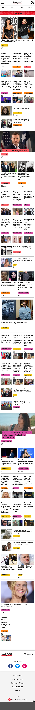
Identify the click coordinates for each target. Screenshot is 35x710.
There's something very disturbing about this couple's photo (23, 543)
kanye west (5, 327)
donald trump (5, 574)
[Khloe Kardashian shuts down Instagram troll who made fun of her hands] (26, 453)
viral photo (16, 548)
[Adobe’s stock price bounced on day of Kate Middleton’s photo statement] (17, 100)
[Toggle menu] (3, 3)
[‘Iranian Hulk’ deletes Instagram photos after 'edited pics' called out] (18, 356)
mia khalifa (5, 45)
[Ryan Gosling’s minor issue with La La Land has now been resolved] (6, 100)
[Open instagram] (24, 666)
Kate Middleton (17, 93)
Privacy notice (17, 679)
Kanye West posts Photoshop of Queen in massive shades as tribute (15, 323)
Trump (29, 7)
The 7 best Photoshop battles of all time (28, 505)
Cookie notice (17, 687)
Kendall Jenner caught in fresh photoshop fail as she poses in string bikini (29, 224)
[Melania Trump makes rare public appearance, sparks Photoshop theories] (9, 166)
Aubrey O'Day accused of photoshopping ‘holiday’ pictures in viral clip (17, 368)
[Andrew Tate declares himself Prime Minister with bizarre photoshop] (17, 73)
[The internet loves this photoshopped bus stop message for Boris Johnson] (29, 495)
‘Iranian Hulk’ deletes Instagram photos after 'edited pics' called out (17, 340)
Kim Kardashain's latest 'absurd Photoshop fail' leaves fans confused (17, 223)
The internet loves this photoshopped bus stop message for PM (28, 481)
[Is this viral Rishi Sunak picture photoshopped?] (6, 211)
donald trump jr (6, 468)
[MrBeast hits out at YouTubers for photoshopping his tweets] (29, 211)
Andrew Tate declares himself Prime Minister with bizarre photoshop (17, 57)
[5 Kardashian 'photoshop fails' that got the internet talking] (6, 239)
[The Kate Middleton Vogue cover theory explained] (29, 100)
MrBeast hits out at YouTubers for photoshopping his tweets (29, 194)
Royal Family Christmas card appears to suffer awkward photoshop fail (25, 176)
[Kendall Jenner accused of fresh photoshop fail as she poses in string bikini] (29, 239)
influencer (16, 375)
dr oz (15, 394)
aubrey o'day (28, 349)
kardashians (5, 232)
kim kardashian (17, 204)
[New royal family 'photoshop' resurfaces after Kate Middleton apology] (6, 123)
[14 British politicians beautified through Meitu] (26, 559)
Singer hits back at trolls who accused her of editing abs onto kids (22, 260)
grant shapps (17, 252)
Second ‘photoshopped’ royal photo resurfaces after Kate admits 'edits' (21, 121)
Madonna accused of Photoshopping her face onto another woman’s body (17, 481)
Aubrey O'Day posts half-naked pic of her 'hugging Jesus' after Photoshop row (28, 340)
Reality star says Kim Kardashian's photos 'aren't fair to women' (6, 339)
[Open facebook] (10, 666)
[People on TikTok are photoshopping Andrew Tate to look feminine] (29, 382)
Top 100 (4, 7)
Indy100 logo (18, 2)
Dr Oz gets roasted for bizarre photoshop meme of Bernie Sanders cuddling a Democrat (22, 390)
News (12, 7)
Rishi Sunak (28, 67)
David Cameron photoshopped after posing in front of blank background (6, 508)
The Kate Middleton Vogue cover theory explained (28, 84)
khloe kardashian (23, 292)
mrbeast (27, 204)
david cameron (6, 516)
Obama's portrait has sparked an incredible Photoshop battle (17, 507)
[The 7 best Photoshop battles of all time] (29, 523)
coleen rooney (6, 375)
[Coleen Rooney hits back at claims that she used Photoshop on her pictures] (6, 381)
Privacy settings (17, 683)
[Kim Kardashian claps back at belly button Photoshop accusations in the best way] (17, 425)
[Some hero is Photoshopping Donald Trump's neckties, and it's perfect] (9, 559)
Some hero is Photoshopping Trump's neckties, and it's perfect (8, 568)
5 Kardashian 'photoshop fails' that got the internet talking (5, 222)
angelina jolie (5, 292)
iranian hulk (17, 349)
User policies (17, 675)
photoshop (27, 516)
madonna (4, 488)
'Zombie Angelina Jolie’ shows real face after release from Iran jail (9, 284)
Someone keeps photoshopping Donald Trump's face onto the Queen (6, 622)
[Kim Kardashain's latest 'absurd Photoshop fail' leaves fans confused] (17, 239)
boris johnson (28, 488)
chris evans (16, 407)
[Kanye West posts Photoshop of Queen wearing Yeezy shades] (17, 310)
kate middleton (17, 113)
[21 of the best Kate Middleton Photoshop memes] (6, 110)
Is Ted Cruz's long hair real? (15, 150)
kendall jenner (28, 232)
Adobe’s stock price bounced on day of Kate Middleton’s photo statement (17, 85)
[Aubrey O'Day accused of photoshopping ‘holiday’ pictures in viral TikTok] (18, 382)
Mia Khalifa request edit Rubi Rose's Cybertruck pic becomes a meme (17, 41)
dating (3, 67)
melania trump (6, 183)
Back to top (30, 654)
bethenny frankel (6, 348)
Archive (17, 690)
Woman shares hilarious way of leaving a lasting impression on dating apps (6, 58)
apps (20, 574)
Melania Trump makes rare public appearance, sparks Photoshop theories (8, 175)
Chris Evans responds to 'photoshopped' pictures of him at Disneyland (23, 403)
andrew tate (16, 67)
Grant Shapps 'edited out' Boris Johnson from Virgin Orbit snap (22, 247)
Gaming (21, 7)
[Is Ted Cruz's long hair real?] (17, 143)
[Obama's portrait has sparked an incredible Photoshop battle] (17, 523)
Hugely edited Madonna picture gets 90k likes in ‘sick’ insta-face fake (5, 481)
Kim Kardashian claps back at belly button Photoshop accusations (16, 435)
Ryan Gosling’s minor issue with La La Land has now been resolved (6, 84)
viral (15, 264)
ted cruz (4, 154)
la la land (4, 93)
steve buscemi (6, 609)
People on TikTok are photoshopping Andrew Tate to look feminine (28, 368)
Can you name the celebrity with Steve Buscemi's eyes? (14, 605)
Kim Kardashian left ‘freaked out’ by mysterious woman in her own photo (17, 196)
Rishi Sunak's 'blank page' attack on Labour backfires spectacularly (28, 57)
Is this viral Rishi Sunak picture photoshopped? (5, 194)
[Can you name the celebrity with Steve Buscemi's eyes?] (17, 592)
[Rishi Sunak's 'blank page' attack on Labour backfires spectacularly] (29, 73)
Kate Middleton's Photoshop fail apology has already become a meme (22, 108)
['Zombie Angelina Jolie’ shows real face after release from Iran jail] (9, 276)
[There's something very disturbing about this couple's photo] (6, 546)
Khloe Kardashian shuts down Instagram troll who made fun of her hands (26, 462)
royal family (22, 183)
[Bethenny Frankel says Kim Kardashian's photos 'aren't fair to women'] (6, 355)
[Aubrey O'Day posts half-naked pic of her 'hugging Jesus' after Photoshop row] (29, 356)
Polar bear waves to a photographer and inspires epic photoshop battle (22, 531)
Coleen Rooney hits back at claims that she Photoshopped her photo (6, 367)
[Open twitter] (17, 666)
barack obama (17, 516)
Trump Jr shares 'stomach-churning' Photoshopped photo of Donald (8, 462)
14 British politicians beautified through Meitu (25, 567)
